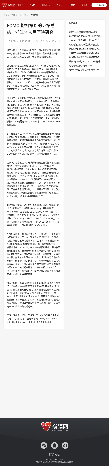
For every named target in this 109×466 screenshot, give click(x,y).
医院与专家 (46, 7)
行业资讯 (24, 15)
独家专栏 (59, 7)
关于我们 (84, 7)
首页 (5, 15)
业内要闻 (72, 7)
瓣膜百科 (20, 7)
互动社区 (33, 7)
